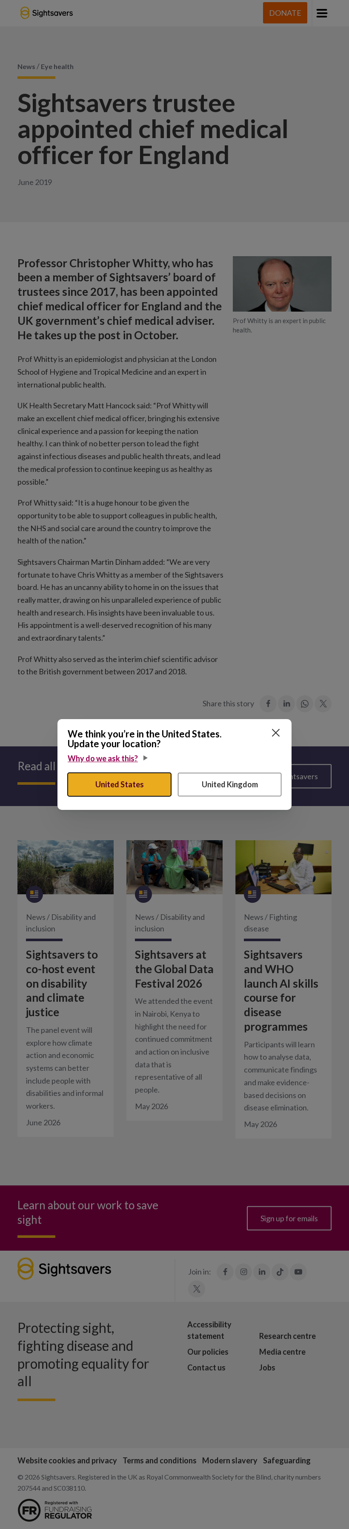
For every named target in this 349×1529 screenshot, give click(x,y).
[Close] (276, 733)
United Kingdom (230, 784)
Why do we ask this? (103, 758)
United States (119, 784)
